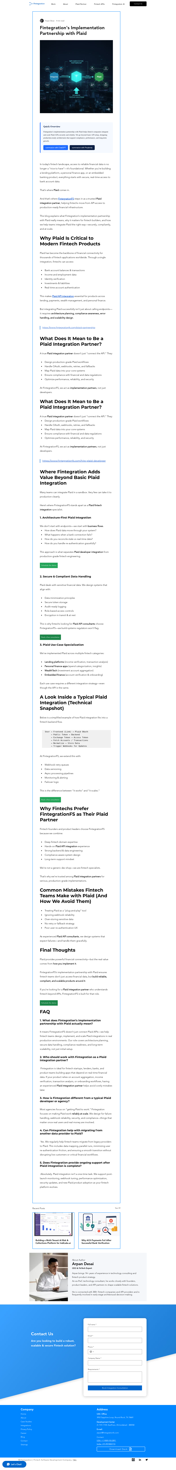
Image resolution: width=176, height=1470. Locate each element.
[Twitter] (146, 1459)
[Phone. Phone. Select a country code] (91, 1351)
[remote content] (76, 137)
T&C (75, 1460)
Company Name (94, 1358)
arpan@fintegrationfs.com (108, 1433)
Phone (91, 1347)
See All (117, 1208)
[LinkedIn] (140, 1459)
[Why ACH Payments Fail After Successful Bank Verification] (99, 1224)
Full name (92, 1324)
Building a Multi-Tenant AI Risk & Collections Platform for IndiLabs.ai (53, 1241)
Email (90, 1336)
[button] (99, 4)
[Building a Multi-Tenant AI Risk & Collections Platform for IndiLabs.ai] (53, 1224)
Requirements (94, 1369)
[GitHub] (133, 1459)
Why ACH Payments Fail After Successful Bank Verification (96, 1241)
